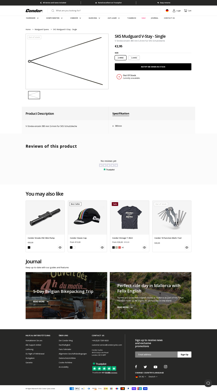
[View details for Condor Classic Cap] (87, 226)
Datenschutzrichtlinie (67, 358)
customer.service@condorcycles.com (107, 345)
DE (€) (141, 376)
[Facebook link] (136, 367)
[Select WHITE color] (74, 247)
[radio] (120, 57)
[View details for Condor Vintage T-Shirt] (129, 226)
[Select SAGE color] (116, 247)
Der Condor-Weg (66, 340)
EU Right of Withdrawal (35, 353)
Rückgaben (30, 358)
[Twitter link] (145, 367)
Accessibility (63, 367)
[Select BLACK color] (29, 247)
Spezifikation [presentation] (120, 113)
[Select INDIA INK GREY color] (113, 247)
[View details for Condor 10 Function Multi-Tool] (171, 226)
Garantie (29, 362)
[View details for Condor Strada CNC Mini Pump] (45, 226)
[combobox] (106, 10)
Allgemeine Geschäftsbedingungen (73, 353)
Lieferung (29, 349)
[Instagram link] (165, 367)
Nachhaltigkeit (64, 345)
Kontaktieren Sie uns (34, 340)
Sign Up (184, 354)
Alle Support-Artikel (33, 345)
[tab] (67, 61)
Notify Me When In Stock (153, 67)
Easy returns (165, 3)
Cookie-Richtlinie (65, 362)
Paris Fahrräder (65, 349)
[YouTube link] (156, 367)
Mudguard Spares (42, 29)
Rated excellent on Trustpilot (110, 3)
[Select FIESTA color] (119, 247)
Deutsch (152, 376)
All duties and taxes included (54, 3)
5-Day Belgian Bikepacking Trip (63, 291)
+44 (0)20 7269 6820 (100, 340)
